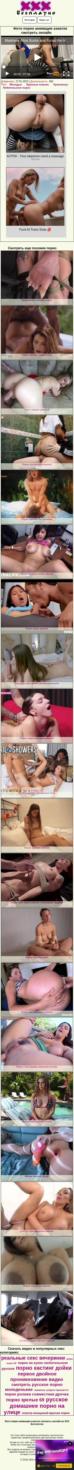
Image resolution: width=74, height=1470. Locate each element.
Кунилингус (60, 84)
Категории (30, 20)
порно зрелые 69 (25, 1399)
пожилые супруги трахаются (51, 1390)
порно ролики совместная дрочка (37, 1394)
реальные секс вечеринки (33, 1358)
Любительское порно (16, 87)
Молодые (16, 84)
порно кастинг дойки (44, 1368)
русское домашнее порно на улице (36, 1405)
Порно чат (44, 20)
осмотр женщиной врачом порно (46, 1413)
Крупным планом (37, 84)
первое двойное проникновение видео (36, 1376)
